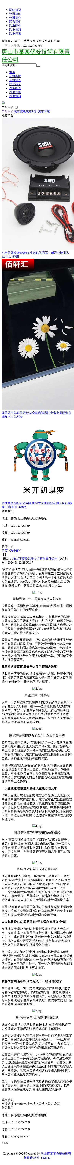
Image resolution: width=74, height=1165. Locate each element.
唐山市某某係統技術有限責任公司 (35, 558)
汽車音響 (15, 33)
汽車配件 (15, 25)
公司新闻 (15, 13)
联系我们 (15, 21)
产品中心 (8, 107)
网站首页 (15, 9)
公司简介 (15, 17)
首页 (12, 72)
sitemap (45, 1157)
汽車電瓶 (15, 29)
